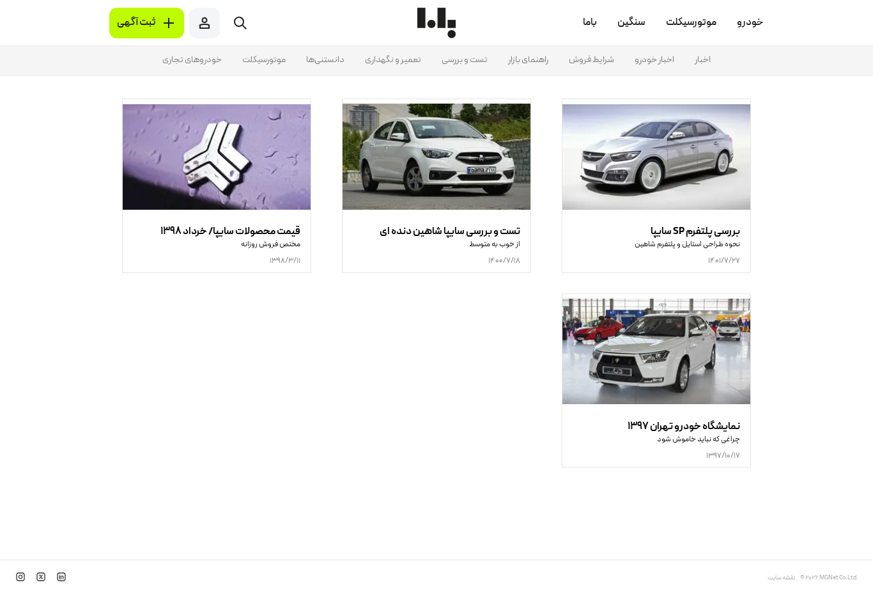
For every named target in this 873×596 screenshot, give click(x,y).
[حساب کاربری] (204, 23)
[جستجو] (240, 23)
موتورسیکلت (264, 60)
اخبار (703, 60)
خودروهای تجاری (192, 60)
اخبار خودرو (654, 60)
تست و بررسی (465, 60)
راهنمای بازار (528, 60)
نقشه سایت (781, 578)
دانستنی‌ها (325, 60)
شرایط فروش (591, 60)
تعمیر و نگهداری (393, 60)
